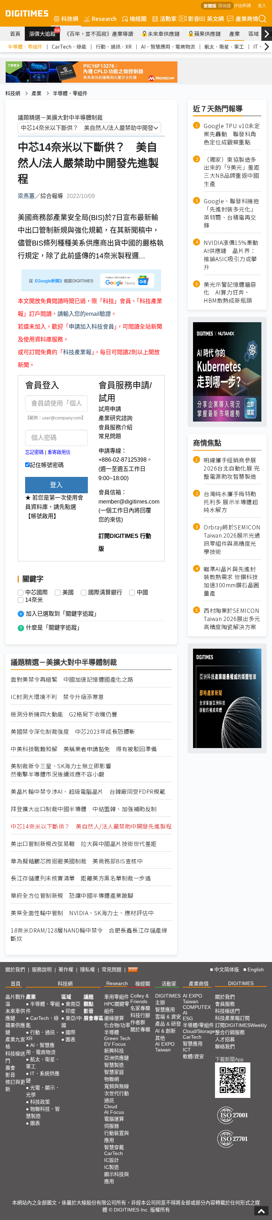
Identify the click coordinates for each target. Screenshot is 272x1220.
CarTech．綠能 (69, 46)
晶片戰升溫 (15, 1000)
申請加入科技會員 (91, 327)
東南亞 (73, 1004)
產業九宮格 (15, 1043)
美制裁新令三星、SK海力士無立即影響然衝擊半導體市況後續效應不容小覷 (61, 770)
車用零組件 (116, 997)
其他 (160, 1038)
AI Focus (114, 1112)
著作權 (65, 969)
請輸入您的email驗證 (84, 314)
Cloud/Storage (199, 1031)
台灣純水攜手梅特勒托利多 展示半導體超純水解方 (231, 502)
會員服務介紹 (115, 427)
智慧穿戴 (114, 1147)
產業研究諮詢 (115, 418)
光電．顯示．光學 (43, 1091)
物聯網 (111, 1079)
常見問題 (109, 436)
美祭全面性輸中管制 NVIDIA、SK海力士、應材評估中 (82, 913)
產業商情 (247, 18)
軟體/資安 (193, 1056)
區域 (253, 33)
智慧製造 (114, 1065)
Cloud (110, 1106)
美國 (68, 592)
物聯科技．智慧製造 (43, 1112)
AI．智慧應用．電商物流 (168, 46)
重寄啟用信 (58, 452)
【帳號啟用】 (42, 516)
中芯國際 (36, 592)
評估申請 (242, 5)
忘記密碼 (34, 452)
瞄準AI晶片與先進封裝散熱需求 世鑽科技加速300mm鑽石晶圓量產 (231, 581)
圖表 (35, 1123)
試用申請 (109, 409)
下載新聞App (229, 1059)
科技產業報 (77, 352)
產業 (234, 33)
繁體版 (210, 5)
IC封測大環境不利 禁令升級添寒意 (57, 697)
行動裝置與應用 (116, 1136)
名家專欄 (140, 1008)
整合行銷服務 (230, 1032)
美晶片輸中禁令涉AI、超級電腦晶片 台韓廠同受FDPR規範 (88, 791)
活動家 (168, 18)
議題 (89, 997)
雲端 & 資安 (168, 1017)
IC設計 (111, 1160)
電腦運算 (114, 1119)
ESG (188, 1018)
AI (185, 1013)
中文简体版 (226, 969)
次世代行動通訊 (116, 1096)
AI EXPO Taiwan (165, 1047)
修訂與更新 (15, 1085)
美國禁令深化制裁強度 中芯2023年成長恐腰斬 (73, 731)
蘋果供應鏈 (207, 33)
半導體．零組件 (25, 46)
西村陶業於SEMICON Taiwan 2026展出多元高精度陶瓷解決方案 (232, 618)
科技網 (69, 18)
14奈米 (34, 600)
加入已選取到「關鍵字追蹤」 (63, 614)
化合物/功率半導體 (117, 1028)
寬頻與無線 (116, 1086)
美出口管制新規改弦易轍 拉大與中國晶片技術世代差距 (84, 844)
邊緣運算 (114, 1018)
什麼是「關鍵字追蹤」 (54, 628)
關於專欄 (140, 1029)
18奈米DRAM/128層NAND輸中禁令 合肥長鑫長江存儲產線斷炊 (89, 934)
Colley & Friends (139, 998)
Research (104, 18)
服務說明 (42, 969)
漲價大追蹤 (44, 33)
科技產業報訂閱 (232, 1018)
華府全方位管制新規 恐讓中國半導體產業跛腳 (72, 895)
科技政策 (40, 1102)
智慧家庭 (114, 1072)
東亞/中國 (71, 1021)
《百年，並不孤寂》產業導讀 (98, 33)
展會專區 (93, 1018)
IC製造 (111, 1167)
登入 (262, 5)
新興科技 (114, 1051)
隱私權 (87, 969)
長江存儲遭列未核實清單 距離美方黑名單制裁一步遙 (81, 878)
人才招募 (225, 1039)
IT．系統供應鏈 (43, 1077)
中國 (142, 592)
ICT (187, 1050)
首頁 (15, 33)
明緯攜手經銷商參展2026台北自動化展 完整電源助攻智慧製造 (232, 468)
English (256, 969)
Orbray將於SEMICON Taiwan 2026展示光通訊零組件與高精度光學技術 (232, 539)
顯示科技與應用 (116, 1177)
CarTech (113, 1153)
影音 (191, 18)
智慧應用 (165, 1009)
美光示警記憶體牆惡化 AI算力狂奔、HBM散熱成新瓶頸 (230, 292)
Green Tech (117, 1038)
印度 (70, 1011)
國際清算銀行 (105, 592)
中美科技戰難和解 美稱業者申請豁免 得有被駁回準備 (84, 749)
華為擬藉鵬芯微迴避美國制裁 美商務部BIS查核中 (77, 861)
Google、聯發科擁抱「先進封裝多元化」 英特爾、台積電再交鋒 (231, 213)
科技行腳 (140, 1015)
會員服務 (225, 1004)
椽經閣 (138, 18)
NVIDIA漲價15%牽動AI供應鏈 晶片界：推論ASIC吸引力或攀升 (231, 254)
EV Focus (115, 1044)
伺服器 (111, 1126)
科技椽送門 (15, 1057)
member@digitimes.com (128, 502)
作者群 (137, 1022)
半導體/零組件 (198, 1025)
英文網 (215, 18)
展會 (10, 1068)
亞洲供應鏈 (116, 1058)
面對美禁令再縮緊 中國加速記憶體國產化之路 (72, 679)
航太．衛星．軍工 (224, 46)
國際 (70, 1032)
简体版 (224, 5)
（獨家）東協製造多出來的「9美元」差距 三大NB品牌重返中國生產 (232, 171)
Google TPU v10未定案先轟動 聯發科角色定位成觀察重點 (232, 134)
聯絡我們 (225, 1046)
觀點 (89, 1004)
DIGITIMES (241, 983)
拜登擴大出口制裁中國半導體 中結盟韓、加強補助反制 (84, 809)
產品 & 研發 (168, 1024)
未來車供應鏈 (164, 33)
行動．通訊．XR (114, 46)
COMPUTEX (197, 1007)
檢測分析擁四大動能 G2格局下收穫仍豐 (64, 714)
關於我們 (15, 969)
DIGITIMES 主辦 (168, 999)
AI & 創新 (165, 1031)
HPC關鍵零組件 (116, 1007)
